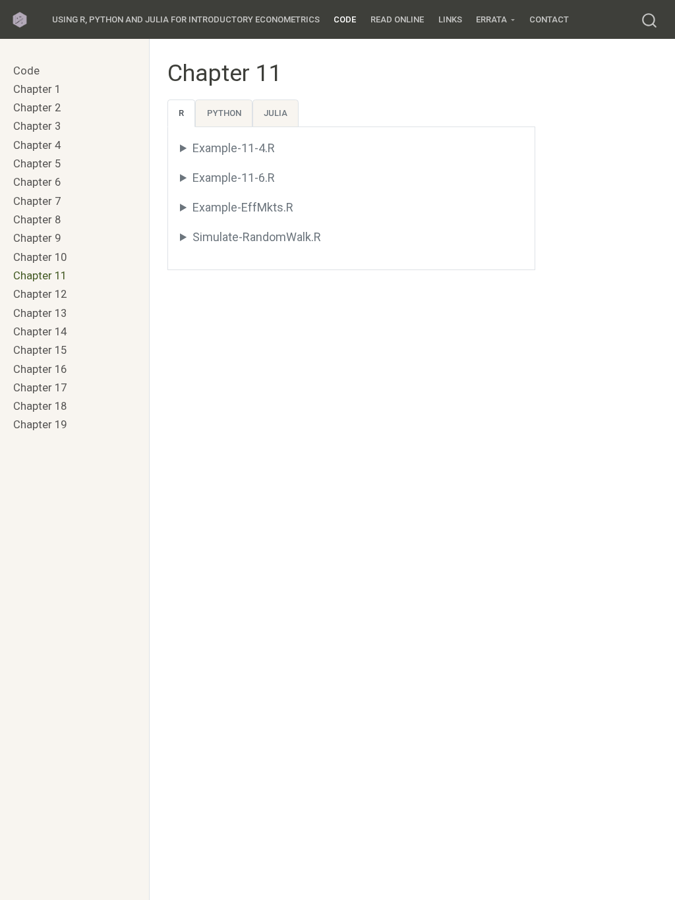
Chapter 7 (37, 201)
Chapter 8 (37, 219)
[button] (495, 20)
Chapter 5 (37, 163)
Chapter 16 (40, 369)
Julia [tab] (275, 113)
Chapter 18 (40, 406)
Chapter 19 (40, 424)
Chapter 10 (40, 257)
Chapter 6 (37, 182)
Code (26, 71)
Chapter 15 (40, 350)
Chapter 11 (40, 275)
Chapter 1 (37, 89)
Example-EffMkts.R (242, 207)
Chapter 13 (40, 313)
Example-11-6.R (233, 177)
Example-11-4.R (233, 148)
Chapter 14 (40, 331)
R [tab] (181, 113)
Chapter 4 (37, 145)
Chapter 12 (40, 294)
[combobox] (650, 19)
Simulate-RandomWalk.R (256, 237)
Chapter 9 (37, 238)
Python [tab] (224, 113)
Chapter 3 (37, 126)
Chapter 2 (37, 107)
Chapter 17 (40, 387)
